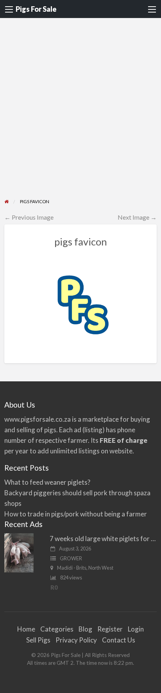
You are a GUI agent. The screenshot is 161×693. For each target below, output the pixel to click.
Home (26, 629)
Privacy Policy (76, 640)
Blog (85, 629)
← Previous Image (29, 217)
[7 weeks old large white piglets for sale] (19, 552)
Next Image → (137, 217)
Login (136, 629)
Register (110, 629)
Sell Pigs (38, 640)
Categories (56, 629)
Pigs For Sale (36, 9)
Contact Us (118, 640)
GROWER (71, 558)
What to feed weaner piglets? (47, 482)
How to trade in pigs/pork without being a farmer (75, 514)
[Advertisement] (80, 113)
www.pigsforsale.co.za (37, 419)
